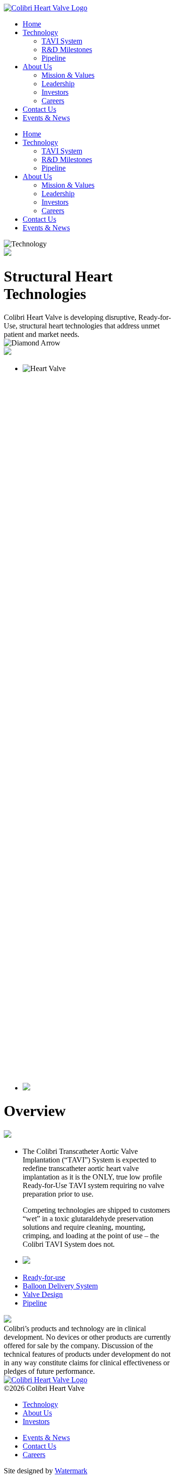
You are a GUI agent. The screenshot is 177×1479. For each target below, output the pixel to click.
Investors (55, 202)
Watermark (71, 1471)
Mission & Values (68, 185)
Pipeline (54, 168)
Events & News (46, 228)
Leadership (58, 194)
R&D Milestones (67, 159)
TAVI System (62, 151)
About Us (37, 176)
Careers (53, 211)
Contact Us (39, 219)
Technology (40, 142)
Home (32, 134)
